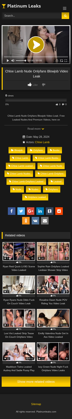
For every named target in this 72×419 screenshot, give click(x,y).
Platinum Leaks (23, 6)
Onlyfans (38, 150)
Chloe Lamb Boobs (48, 158)
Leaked (57, 181)
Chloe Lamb (42, 142)
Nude (18, 189)
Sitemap (36, 404)
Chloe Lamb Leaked (22, 165)
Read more (34, 128)
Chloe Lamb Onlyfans (52, 173)
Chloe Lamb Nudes (20, 173)
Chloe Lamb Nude (52, 165)
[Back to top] (61, 409)
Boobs (56, 150)
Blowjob (18, 150)
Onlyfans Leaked (37, 197)
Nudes (34, 189)
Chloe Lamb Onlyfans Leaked (27, 181)
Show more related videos (36, 381)
